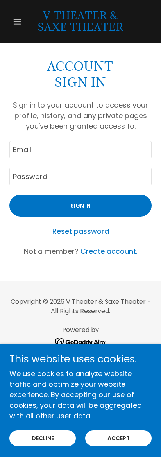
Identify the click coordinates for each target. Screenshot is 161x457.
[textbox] (80, 149)
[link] (81, 21)
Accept (118, 438)
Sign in (80, 206)
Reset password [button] (80, 231)
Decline (43, 438)
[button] (20, 21)
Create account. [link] (108, 251)
